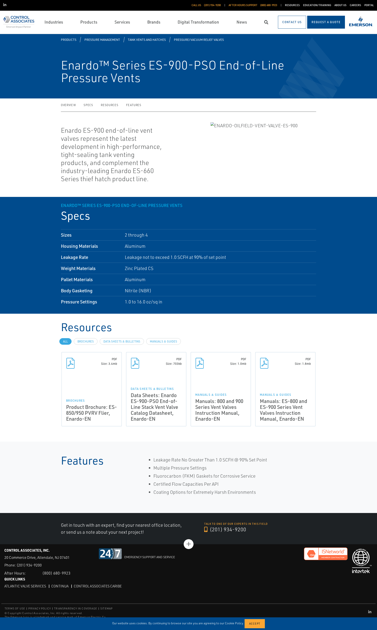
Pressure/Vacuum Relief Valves (199, 39)
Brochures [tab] (85, 341)
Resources (109, 105)
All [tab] (65, 341)
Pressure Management (102, 39)
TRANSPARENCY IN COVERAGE (75, 608)
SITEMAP (106, 608)
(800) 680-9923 (56, 573)
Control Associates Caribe (98, 586)
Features (133, 105)
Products (68, 39)
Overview (68, 105)
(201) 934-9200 (227, 529)
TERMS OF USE (15, 608)
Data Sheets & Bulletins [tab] (121, 341)
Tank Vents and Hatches (147, 39)
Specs (88, 105)
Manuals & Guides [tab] (163, 341)
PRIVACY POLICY (39, 608)
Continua (60, 586)
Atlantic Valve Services (25, 586)
